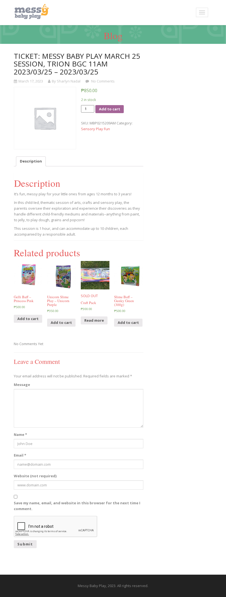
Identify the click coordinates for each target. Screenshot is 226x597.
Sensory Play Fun (95, 128)
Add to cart (109, 108)
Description (31, 161)
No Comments (102, 81)
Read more (94, 320)
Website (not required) (35, 475)
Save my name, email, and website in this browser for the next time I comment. (77, 505)
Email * (20, 455)
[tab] (31, 161)
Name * (20, 434)
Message (22, 384)
